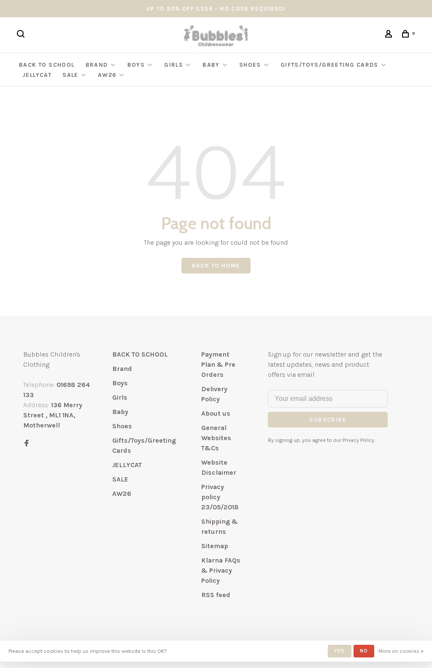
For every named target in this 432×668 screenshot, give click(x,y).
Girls (173, 64)
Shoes (250, 64)
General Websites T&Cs (216, 438)
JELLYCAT (36, 74)
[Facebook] (26, 444)
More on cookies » (401, 651)
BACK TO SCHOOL (47, 64)
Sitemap (214, 546)
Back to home (216, 265)
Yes (339, 651)
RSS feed (215, 595)
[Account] (390, 35)
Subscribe (327, 419)
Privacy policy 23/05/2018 (220, 497)
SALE (70, 74)
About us (215, 413)
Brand (97, 64)
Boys (136, 64)
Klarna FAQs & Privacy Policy (220, 570)
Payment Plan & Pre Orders (218, 364)
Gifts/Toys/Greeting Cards (330, 64)
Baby (211, 64)
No (364, 651)
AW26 (107, 74)
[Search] (22, 35)
